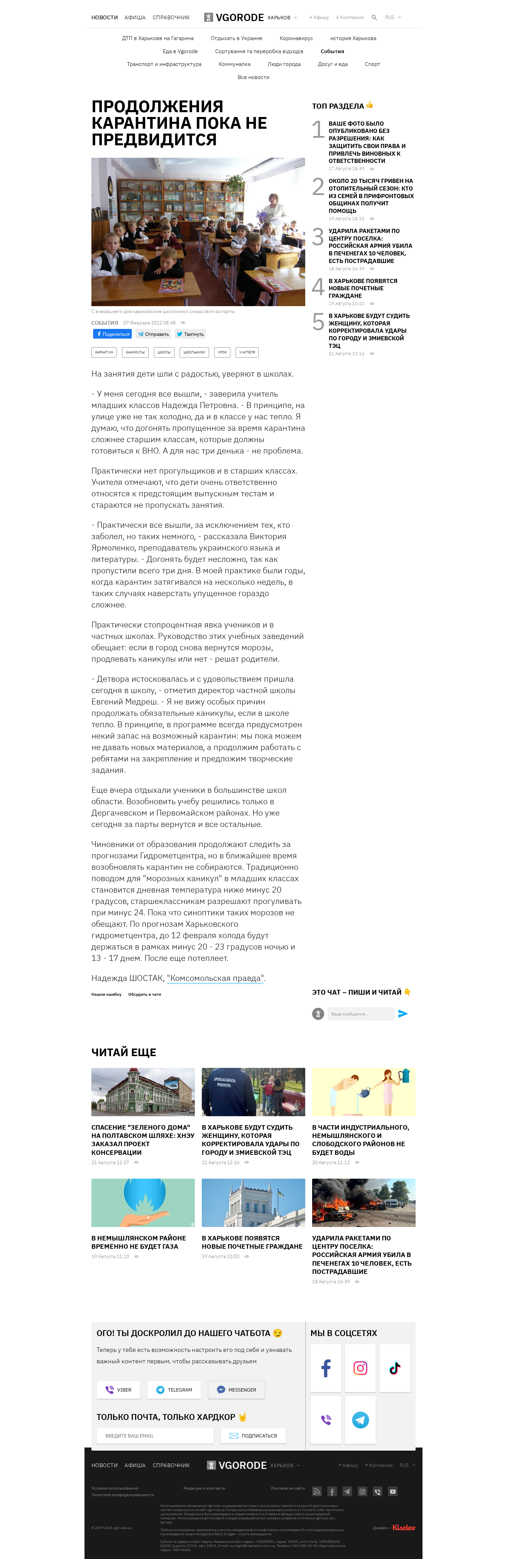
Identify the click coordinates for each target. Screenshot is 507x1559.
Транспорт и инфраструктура (164, 63)
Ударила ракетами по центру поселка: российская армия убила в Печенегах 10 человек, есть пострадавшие (370, 246)
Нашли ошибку (106, 994)
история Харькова (353, 38)
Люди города (284, 63)
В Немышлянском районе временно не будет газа (138, 1242)
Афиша (135, 17)
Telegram (180, 1390)
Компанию (352, 17)
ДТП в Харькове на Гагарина (157, 38)
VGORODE (243, 1465)
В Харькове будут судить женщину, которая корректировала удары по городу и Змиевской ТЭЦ (369, 331)
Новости (104, 17)
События (332, 51)
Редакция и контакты (204, 1488)
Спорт (372, 63)
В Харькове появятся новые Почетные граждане (363, 288)
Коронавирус (296, 38)
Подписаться (259, 1436)
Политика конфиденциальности (122, 1495)
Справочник (171, 17)
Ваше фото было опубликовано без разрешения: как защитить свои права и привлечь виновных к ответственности (367, 142)
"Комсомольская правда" (215, 977)
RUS (389, 17)
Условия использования (114, 1488)
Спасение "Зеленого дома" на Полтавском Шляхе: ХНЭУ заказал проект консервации (143, 1140)
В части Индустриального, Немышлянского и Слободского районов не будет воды (360, 1140)
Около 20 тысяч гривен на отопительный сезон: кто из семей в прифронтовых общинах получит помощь (371, 196)
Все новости (253, 77)
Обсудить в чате (144, 994)
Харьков (281, 1465)
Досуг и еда (333, 63)
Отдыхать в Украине (236, 38)
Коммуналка (234, 63)
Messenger (242, 1390)
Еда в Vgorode (180, 51)
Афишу (321, 17)
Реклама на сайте (288, 1488)
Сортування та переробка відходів (259, 51)
